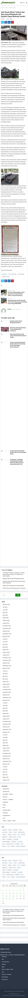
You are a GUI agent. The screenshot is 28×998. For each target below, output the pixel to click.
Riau (4, 807)
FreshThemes (21, 991)
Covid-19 (10, 832)
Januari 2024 (6, 687)
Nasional (5, 797)
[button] (22, 2)
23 (23, 896)
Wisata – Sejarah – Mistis (9, 820)
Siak (8, 846)
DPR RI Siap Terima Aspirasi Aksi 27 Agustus (14, 588)
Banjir (9, 829)
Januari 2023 (6, 719)
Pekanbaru (5, 802)
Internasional (6, 791)
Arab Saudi (4, 829)
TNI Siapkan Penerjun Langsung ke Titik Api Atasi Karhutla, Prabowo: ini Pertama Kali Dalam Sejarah (13, 574)
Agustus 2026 (6, 604)
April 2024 (5, 679)
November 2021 (7, 756)
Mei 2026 (5, 612)
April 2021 (5, 774)
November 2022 (7, 724)
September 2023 (7, 697)
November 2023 (7, 692)
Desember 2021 (7, 753)
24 (3, 898)
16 (23, 893)
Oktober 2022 (6, 727)
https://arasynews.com (16, 309)
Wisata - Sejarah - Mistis (10, 7)
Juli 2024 (5, 671)
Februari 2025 (6, 652)
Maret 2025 (6, 649)
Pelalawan (15, 839)
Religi (4, 805)
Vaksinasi (13, 846)
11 (6, 893)
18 (6, 896)
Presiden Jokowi (9, 874)
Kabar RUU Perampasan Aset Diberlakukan (13, 585)
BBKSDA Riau (15, 829)
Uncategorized (6, 815)
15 (20, 893)
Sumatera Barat (6, 810)
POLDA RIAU (20, 841)
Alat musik (4, 274)
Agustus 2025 (6, 636)
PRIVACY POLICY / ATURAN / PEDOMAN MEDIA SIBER (12, 954)
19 (9, 896)
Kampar (9, 834)
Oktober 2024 (6, 663)
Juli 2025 (5, 639)
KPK (19, 834)
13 (13, 893)
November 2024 (7, 660)
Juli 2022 (5, 734)
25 (6, 898)
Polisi (3, 874)
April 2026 (5, 615)
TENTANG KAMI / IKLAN (5, 952)
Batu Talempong (12, 274)
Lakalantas (4, 867)
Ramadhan (17, 874)
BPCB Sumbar (21, 274)
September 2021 (7, 761)
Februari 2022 (6, 748)
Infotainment (6, 789)
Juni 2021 (5, 769)
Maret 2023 (6, 713)
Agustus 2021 (6, 764)
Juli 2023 (5, 703)
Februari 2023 (6, 716)
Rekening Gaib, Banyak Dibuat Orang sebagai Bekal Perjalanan (18, 329)
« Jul (3, 903)
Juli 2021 (5, 766)
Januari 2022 (6, 750)
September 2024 (7, 665)
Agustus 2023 (6, 700)
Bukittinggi (4, 832)
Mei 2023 (5, 708)
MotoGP (19, 867)
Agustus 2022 (6, 732)
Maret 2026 (6, 618)
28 (17, 898)
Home (2, 7)
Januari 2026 (6, 623)
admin (2, 18)
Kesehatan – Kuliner (8, 794)
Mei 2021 (5, 772)
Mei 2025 (5, 644)
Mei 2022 (5, 740)
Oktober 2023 (6, 695)
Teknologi (5, 812)
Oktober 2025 (6, 631)
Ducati (15, 832)
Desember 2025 (7, 625)
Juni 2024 (5, 673)
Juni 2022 (5, 737)
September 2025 (7, 633)
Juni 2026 (5, 610)
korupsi (14, 834)
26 (9, 898)
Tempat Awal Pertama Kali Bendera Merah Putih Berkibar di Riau (18, 452)
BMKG (21, 829)
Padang (4, 839)
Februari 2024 (6, 684)
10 (3, 893)
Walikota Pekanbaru (20, 846)
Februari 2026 (6, 620)
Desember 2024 (7, 657)
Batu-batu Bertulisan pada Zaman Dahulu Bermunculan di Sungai (18, 335)
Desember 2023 (7, 689)
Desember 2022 (7, 721)
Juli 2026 (5, 607)
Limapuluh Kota (5, 276)
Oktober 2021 (6, 758)
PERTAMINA (14, 841)
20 (13, 896)
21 (17, 896)
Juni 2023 (5, 705)
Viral (4, 818)
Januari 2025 (6, 655)
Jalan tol (4, 834)
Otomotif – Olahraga (8, 799)
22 (20, 896)
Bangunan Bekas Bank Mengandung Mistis (13, 578)
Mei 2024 (5, 676)
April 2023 (5, 711)
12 (9, 893)
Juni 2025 (5, 641)
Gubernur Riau (21, 832)
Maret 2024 (6, 681)
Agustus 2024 (6, 668)
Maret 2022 (6, 745)
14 (17, 893)
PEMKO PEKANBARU (6, 841)
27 (13, 898)
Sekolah (4, 846)
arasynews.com (10, 991)
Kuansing (23, 834)
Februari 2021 (6, 780)
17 (3, 896)
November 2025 (7, 628)
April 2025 (5, 647)
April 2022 (5, 742)
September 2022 (7, 729)
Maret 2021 (6, 777)
